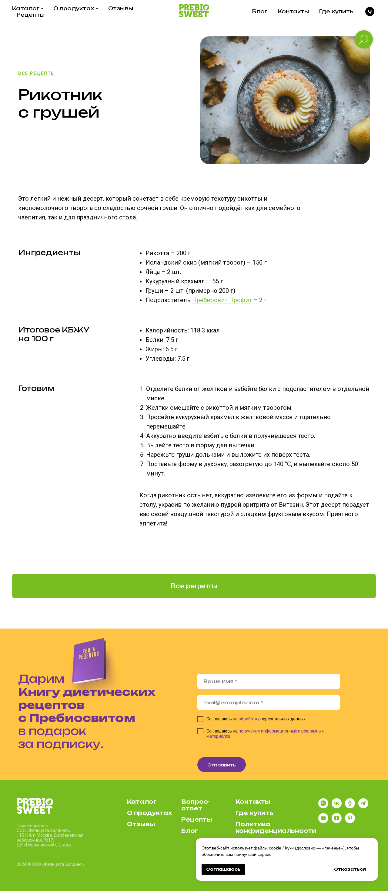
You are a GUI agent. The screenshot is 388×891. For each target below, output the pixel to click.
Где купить (336, 11)
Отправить (221, 764)
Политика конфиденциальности (276, 827)
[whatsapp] (323, 806)
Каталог (25, 8)
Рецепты (31, 15)
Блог (259, 11)
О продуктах (73, 8)
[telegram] (363, 806)
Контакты (293, 11)
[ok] (350, 806)
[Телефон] (369, 11)
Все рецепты (36, 73)
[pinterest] (350, 821)
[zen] (337, 821)
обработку (249, 718)
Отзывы (120, 8)
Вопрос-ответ (195, 805)
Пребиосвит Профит (222, 300)
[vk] (337, 806)
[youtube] (323, 821)
